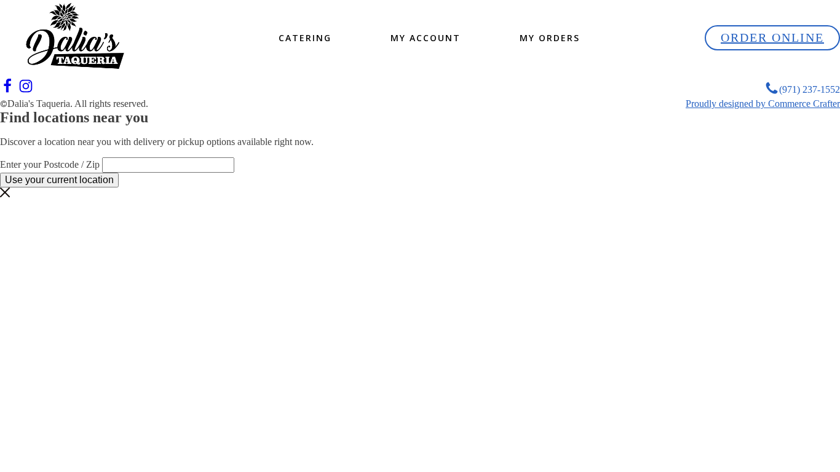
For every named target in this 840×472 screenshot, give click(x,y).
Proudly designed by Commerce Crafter (763, 103)
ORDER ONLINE (772, 37)
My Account (425, 38)
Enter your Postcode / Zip (50, 164)
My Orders (550, 38)
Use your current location (59, 180)
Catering (305, 38)
